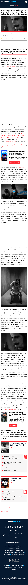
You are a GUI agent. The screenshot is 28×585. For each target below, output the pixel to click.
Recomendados (7, 536)
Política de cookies (9, 550)
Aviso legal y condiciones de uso (13, 546)
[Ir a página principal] (10, 2)
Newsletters (10, 538)
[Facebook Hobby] (6, 527)
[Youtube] (22, 527)
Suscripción (7, 554)
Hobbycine (13, 6)
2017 (11, 482)
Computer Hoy (8, 567)
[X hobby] (8, 527)
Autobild (6, 565)
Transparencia (19, 550)
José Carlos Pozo (5, 35)
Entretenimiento (19, 534)
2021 (11, 447)
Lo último (15, 536)
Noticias (3, 511)
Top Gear (14, 569)
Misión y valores (19, 552)
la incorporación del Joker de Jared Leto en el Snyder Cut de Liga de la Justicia (13, 135)
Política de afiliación (8, 552)
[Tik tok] (13, 527)
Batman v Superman (10, 409)
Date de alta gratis (14, 162)
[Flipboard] (20, 527)
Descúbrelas (13, 425)
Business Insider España (16, 565)
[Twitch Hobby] (10, 527)
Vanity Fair (22, 167)
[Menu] (2, 2)
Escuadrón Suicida (10, 141)
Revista (22, 536)
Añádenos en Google (7, 38)
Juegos (4, 534)
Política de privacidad (13, 548)
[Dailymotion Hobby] (17, 527)
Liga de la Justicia (10, 66)
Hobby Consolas (18, 567)
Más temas (18, 538)
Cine (7, 511)
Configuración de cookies (17, 554)
